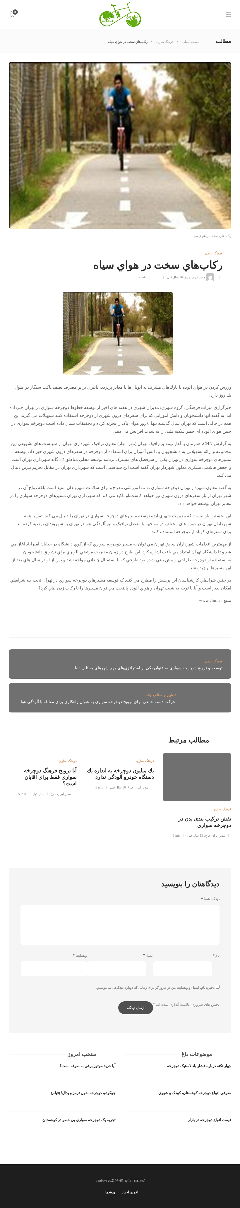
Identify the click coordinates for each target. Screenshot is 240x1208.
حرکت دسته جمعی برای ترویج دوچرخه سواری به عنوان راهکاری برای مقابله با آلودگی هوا (98, 702)
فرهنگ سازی (164, 41)
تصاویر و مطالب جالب (160, 695)
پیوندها (110, 1192)
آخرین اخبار (130, 1192)
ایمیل (148, 955)
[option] (197, 798)
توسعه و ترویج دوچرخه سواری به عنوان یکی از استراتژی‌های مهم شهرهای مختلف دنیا (148, 668)
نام (216, 955)
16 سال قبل (175, 277)
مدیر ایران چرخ (195, 277)
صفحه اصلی (190, 41)
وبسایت (80, 955)
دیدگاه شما (210, 899)
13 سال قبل (195, 835)
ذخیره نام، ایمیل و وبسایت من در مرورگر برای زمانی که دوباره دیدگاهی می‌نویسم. (155, 987)
